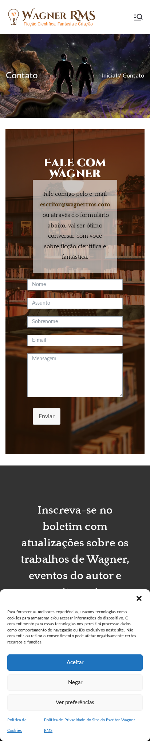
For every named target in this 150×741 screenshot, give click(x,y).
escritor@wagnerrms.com (75, 204)
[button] (139, 598)
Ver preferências (75, 702)
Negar (75, 682)
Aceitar (75, 662)
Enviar (47, 416)
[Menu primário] (138, 17)
